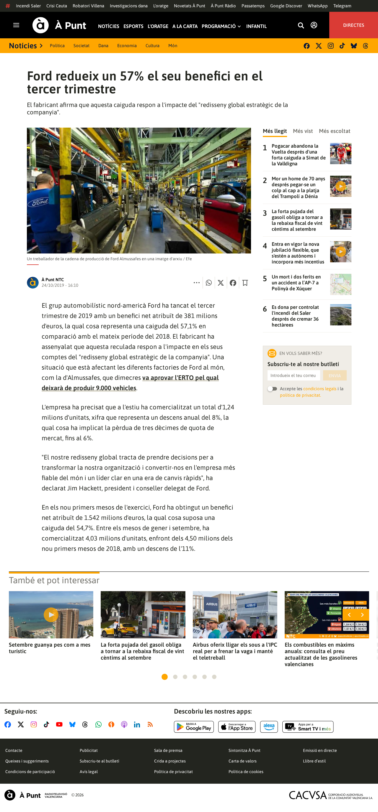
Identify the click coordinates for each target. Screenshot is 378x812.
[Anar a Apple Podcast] (125, 724)
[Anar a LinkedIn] (138, 724)
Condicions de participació (30, 771)
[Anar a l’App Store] (237, 727)
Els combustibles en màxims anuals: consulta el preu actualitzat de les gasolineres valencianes (321, 654)
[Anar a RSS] (151, 724)
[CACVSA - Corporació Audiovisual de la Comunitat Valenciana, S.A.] (331, 795)
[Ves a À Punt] (59, 25)
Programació (219, 26)
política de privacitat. (300, 395)
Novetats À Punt (189, 5)
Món (172, 45)
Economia (127, 45)
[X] (319, 46)
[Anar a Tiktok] (48, 724)
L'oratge (160, 5)
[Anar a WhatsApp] (99, 724)
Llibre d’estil (314, 761)
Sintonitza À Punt (244, 750)
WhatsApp (318, 5)
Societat (81, 45)
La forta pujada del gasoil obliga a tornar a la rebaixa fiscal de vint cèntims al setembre (142, 651)
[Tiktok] (342, 46)
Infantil (256, 26)
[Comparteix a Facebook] (233, 283)
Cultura (152, 45)
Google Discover (286, 5)
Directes (353, 25)
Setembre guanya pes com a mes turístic (49, 647)
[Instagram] (331, 46)
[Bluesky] (354, 46)
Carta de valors (243, 761)
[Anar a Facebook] (8, 724)
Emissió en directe (320, 750)
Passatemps (253, 5)
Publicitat (89, 750)
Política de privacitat (173, 771)
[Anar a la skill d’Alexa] (269, 727)
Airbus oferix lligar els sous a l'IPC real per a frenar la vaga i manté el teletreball (235, 651)
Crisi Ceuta (56, 5)
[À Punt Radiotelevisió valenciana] (35, 795)
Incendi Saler (28, 5)
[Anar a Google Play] (194, 727)
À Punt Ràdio (223, 5)
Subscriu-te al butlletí (99, 761)
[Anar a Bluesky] (73, 724)
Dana (103, 45)
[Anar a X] (22, 724)
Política (57, 45)
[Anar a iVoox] (112, 724)
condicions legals (319, 388)
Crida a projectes (170, 761)
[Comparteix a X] (221, 283)
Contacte (13, 750)
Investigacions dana (129, 5)
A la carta (185, 26)
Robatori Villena (88, 5)
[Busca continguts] (300, 26)
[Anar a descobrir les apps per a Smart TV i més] (308, 727)
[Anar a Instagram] (35, 724)
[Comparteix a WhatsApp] (209, 283)
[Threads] (366, 46)
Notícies (108, 26)
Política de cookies (246, 771)
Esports (133, 26)
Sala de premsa (168, 750)
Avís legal (89, 771)
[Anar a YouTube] (60, 724)
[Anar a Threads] (86, 724)
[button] (165, 677)
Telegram (342, 5)
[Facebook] (307, 46)
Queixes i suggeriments (27, 761)
